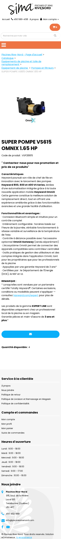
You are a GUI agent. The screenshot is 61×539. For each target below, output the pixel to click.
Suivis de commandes (12, 432)
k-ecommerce (24, 537)
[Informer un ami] (30, 334)
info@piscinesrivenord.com (20, 520)
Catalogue (7, 58)
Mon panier (7, 428)
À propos (34, 19)
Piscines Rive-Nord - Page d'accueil (21, 54)
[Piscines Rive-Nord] (30, 9)
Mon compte (50, 19)
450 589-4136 (21, 19)
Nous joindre (7, 390)
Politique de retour (10, 394)
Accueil (6, 19)
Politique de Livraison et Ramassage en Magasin (26, 399)
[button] (55, 27)
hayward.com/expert (25, 295)
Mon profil (6, 423)
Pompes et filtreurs (42, 68)
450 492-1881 (13, 513)
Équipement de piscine (14, 68)
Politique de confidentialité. (15, 403)
